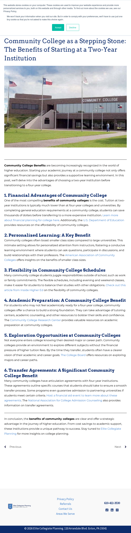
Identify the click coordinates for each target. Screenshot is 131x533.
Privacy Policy (65, 499)
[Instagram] (117, 510)
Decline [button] (72, 27)
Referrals (65, 504)
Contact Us (65, 509)
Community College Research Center (35, 320)
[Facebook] (106, 510)
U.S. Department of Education (103, 220)
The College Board (73, 355)
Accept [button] (58, 27)
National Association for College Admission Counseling (65, 400)
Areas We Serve (65, 514)
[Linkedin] (112, 510)
